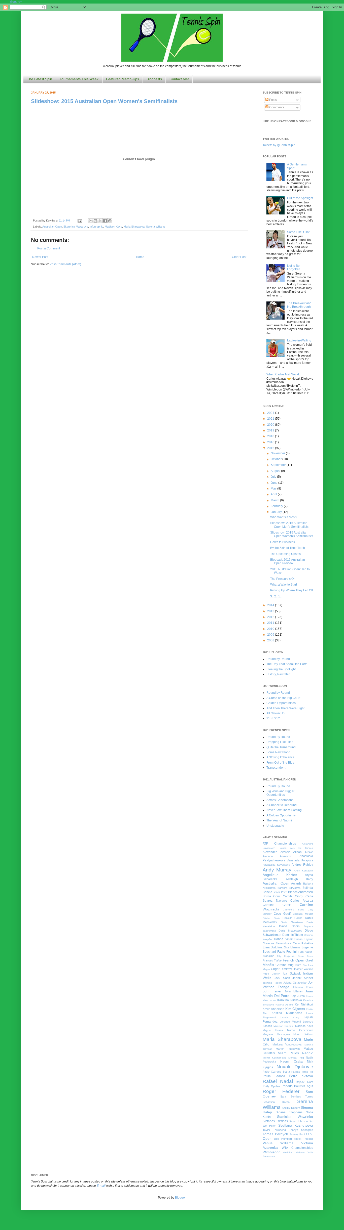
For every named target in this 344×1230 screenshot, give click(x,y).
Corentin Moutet (303, 913)
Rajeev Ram (304, 1081)
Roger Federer (281, 1091)
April (274, 494)
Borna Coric (272, 896)
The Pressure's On (282, 579)
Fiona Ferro (305, 956)
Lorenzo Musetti (290, 1021)
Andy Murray (277, 869)
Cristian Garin (271, 918)
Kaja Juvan (298, 995)
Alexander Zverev (276, 852)
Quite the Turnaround (281, 747)
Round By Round (278, 737)
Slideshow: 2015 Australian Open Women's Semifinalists (104, 101)
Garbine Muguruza (289, 965)
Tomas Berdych (275, 1134)
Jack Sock (282, 978)
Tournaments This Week (79, 79)
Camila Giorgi (293, 896)
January (277, 512)
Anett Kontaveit (303, 870)
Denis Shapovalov (290, 930)
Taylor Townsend (274, 1129)
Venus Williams (278, 1143)
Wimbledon (272, 1152)
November (278, 453)
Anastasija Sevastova (276, 864)
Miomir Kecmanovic (274, 1057)
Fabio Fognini (287, 951)
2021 (271, 418)
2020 (271, 424)
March (275, 500)
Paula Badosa (274, 1076)
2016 (271, 442)
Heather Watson (303, 969)
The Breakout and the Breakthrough (299, 305)
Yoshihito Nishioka (294, 1152)
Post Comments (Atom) (65, 264)
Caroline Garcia (277, 905)
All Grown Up (275, 713)
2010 (271, 629)
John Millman (293, 991)
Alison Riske (303, 852)
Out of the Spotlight (300, 198)
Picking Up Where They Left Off (291, 590)
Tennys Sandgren (301, 1129)
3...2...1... (276, 596)
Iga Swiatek (292, 973)
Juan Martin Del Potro (288, 993)
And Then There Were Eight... (286, 708)
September (279, 465)
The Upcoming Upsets (285, 554)
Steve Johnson (298, 1121)
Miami (282, 1053)
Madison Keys (113, 226)
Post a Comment (48, 248)
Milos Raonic (302, 1053)
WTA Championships (297, 1148)
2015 (271, 448)
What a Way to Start (283, 584)
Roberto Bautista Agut (297, 1086)
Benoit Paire (280, 892)
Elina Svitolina (273, 947)
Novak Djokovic (295, 1066)
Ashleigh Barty (299, 879)
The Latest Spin (39, 79)
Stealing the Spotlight (281, 669)
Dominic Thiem (292, 935)
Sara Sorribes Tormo (296, 1096)
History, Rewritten (278, 674)
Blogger (180, 1197)
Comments (276, 107)
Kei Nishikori (304, 1004)
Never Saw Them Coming (284, 810)
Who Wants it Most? (283, 517)
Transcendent (275, 767)
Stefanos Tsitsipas (275, 1121)
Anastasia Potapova (300, 860)
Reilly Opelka (271, 1086)
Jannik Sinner (302, 978)
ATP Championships (279, 843)
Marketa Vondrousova (287, 1044)
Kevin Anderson (273, 1009)
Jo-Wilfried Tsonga (288, 984)
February (277, 506)
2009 (271, 634)
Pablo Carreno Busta (276, 1071)
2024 (271, 413)
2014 (271, 605)
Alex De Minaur (301, 848)
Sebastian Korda (276, 1102)
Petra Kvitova (301, 1076)
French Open (293, 960)
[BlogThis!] (95, 220)
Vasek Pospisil (303, 1138)
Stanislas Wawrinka (295, 1117)
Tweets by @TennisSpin (279, 145)
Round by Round (278, 659)
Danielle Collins (293, 917)
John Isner (272, 991)
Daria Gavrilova (292, 922)
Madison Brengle (283, 1026)
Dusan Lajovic (303, 939)
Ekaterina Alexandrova (277, 943)
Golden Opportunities (281, 703)
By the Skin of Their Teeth (287, 548)
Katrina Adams (284, 1004)
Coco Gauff (282, 913)
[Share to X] (100, 220)
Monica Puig (296, 1057)
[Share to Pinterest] (109, 220)
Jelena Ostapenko (294, 982)
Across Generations (279, 800)
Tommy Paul (297, 1134)
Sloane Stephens (289, 1112)
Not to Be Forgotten (293, 267)
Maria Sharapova (134, 226)
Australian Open (52, 226)
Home (140, 257)
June (274, 483)
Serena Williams (155, 226)
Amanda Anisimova (277, 856)
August (276, 471)
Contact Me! (179, 79)
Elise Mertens (292, 947)
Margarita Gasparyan (276, 1034)
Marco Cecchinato (300, 1030)
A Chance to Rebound (281, 805)
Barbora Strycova (289, 887)
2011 (271, 623)
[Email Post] (79, 220)
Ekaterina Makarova (75, 226)
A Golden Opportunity (281, 815)
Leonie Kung (290, 1017)
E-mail (101, 1186)
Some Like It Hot (298, 232)
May (274, 488)
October (276, 459)
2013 (271, 611)
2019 (271, 430)
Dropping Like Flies (279, 742)
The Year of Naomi (279, 820)
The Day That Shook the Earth (286, 664)
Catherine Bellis (293, 909)
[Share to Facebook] (105, 220)
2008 (271, 640)
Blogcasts (154, 79)
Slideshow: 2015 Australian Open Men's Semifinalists (289, 524)
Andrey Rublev (302, 864)
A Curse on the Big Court (283, 698)
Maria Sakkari (303, 1034)
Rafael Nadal (278, 1081)
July (274, 476)
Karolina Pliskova (289, 1000)
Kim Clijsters (295, 1009)
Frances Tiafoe (272, 960)
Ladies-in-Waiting (299, 340)
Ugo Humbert (283, 1138)
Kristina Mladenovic (287, 1013)
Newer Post (40, 257)
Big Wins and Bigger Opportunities (280, 793)
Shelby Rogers (291, 1107)
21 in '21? (273, 718)
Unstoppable (275, 825)
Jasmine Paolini (272, 982)
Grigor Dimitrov (281, 969)
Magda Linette (273, 1030)
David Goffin (289, 926)
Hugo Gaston (271, 973)
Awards (296, 883)
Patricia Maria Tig (302, 1071)
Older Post (239, 257)
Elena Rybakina (303, 943)
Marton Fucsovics (288, 1048)
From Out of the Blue (280, 762)
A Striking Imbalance (280, 757)
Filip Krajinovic (286, 956)
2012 (271, 617)
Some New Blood (278, 752)
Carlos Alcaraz (301, 900)
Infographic (96, 226)
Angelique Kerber (280, 875)
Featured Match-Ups (122, 79)
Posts (272, 100)
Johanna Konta (302, 987)
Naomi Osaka (291, 1061)
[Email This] (90, 220)
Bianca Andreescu (300, 892)
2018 (271, 436)
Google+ (16, 2)
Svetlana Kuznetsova (295, 1125)
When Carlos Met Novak (283, 374)
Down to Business (282, 542)
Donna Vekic (283, 939)
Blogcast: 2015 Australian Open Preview (287, 561)
